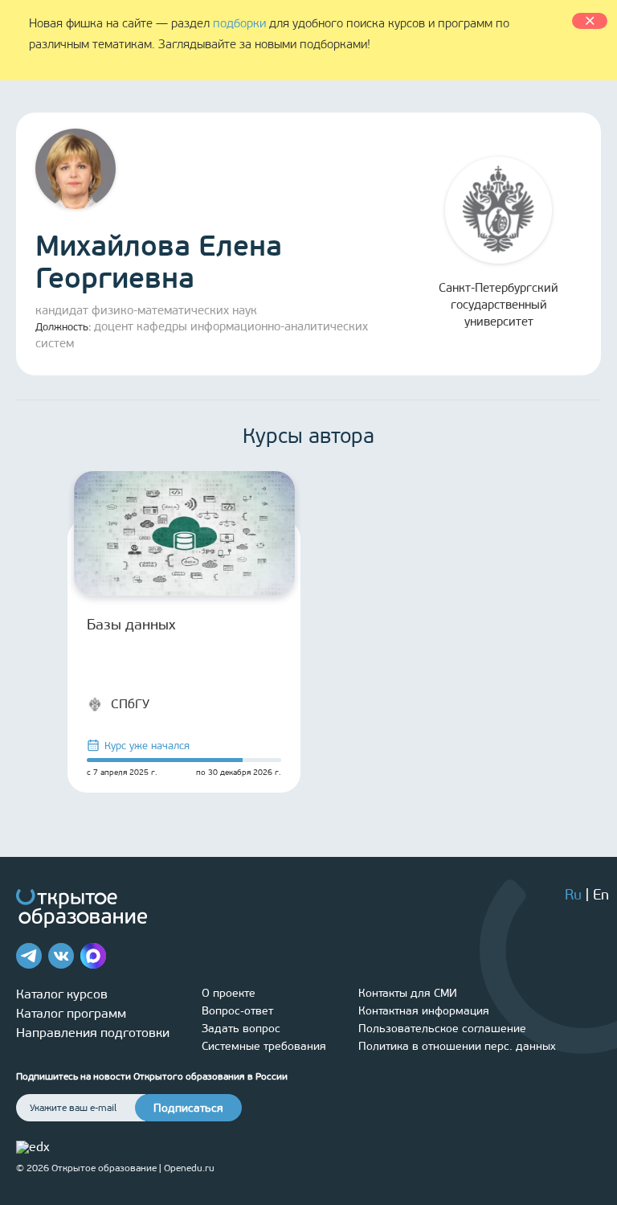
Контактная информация (423, 1011)
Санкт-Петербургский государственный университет (498, 305)
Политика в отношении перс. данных (457, 1046)
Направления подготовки (93, 1032)
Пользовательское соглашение (442, 1028)
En (601, 895)
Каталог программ (71, 1013)
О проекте (228, 993)
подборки (239, 23)
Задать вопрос (241, 1028)
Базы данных (131, 624)
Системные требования (264, 1046)
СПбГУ (130, 703)
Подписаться (188, 1108)
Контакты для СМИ (407, 993)
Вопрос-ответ (237, 1011)
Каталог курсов (62, 994)
